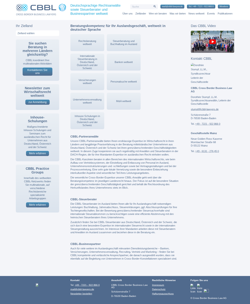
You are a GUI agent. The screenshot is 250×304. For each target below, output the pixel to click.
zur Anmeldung (37, 102)
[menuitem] (171, 6)
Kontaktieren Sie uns (37, 72)
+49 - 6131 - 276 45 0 (207, 151)
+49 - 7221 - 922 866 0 (207, 123)
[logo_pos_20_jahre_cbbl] (41, 10)
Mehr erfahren (37, 153)
